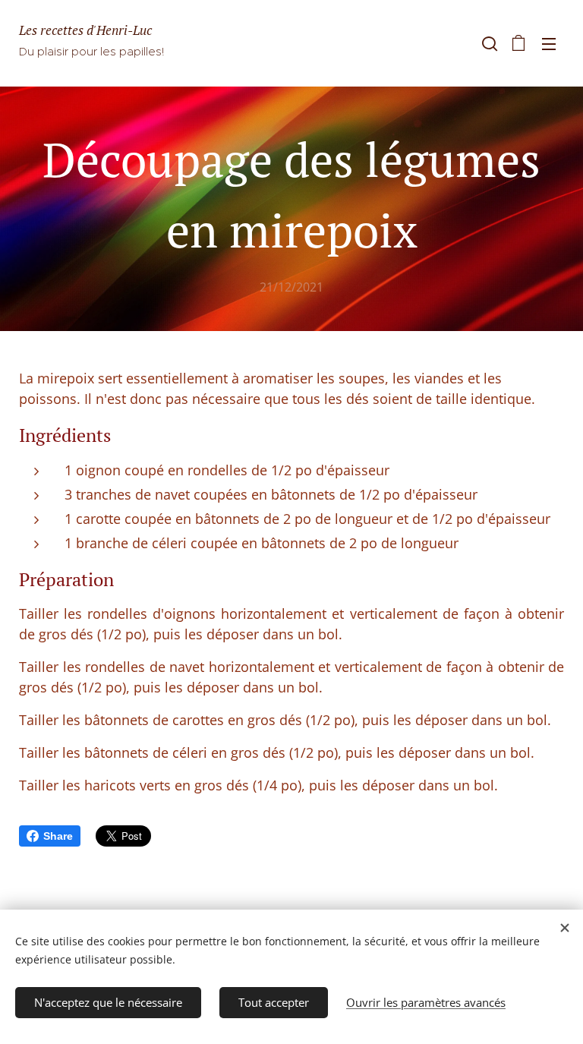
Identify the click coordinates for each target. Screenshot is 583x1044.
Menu (549, 43)
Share (58, 836)
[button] (488, 43)
